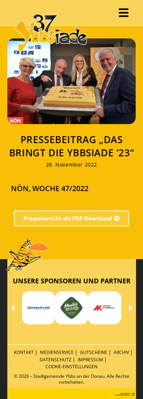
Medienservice (57, 352)
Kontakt (24, 352)
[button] (12, 308)
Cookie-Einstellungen (71, 366)
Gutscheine (93, 352)
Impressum (90, 360)
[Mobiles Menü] (124, 12)
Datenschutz (56, 360)
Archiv (121, 352)
